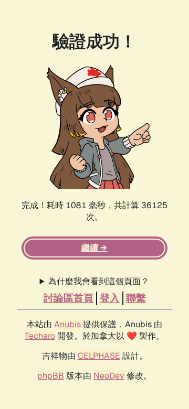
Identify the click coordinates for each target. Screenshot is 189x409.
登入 (110, 298)
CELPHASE (99, 355)
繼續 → (94, 247)
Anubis (67, 324)
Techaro (40, 335)
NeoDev (108, 375)
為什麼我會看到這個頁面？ (98, 281)
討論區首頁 (68, 298)
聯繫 (136, 298)
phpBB (50, 375)
